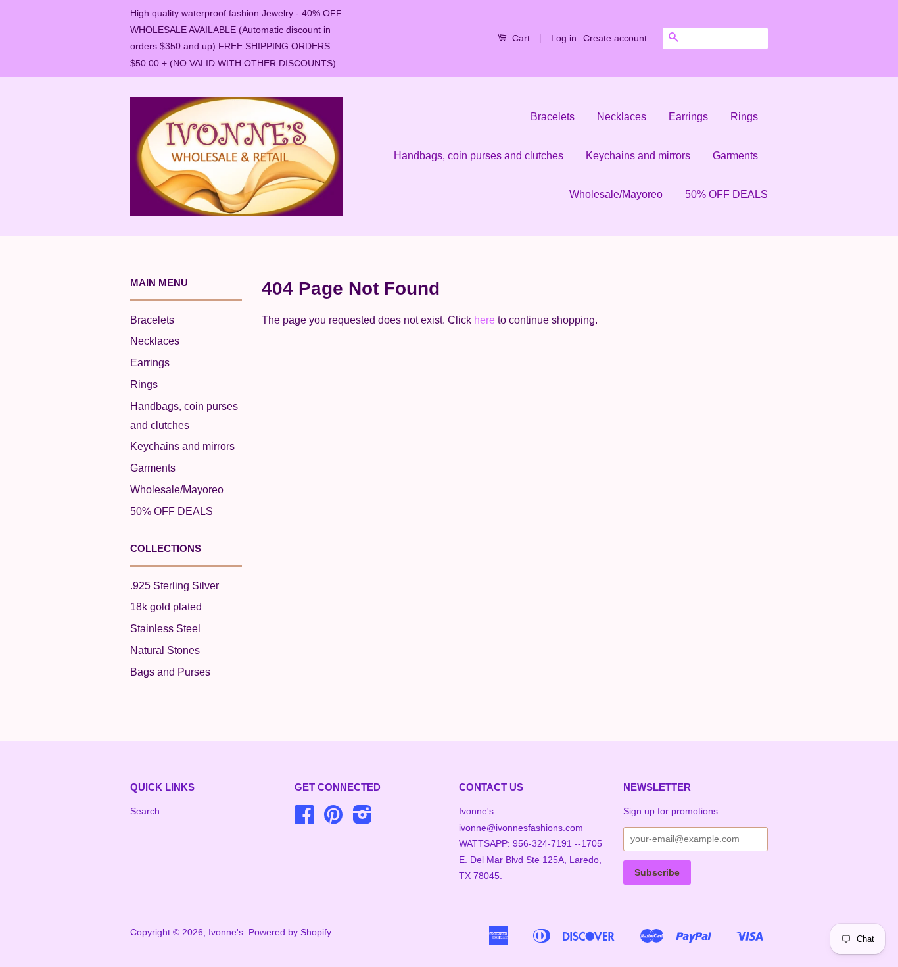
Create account (615, 38)
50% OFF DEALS (726, 194)
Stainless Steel (165, 628)
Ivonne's (225, 932)
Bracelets (553, 116)
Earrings (688, 116)
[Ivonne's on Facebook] (304, 819)
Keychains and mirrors (638, 155)
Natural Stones (165, 650)
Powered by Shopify (289, 932)
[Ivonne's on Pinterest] (333, 819)
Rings (744, 116)
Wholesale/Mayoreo (616, 194)
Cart (519, 38)
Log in (564, 38)
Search (145, 811)
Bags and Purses (170, 672)
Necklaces (621, 116)
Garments (735, 155)
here (484, 320)
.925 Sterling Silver (174, 585)
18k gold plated (166, 606)
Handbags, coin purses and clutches (478, 155)
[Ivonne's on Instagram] (362, 819)
